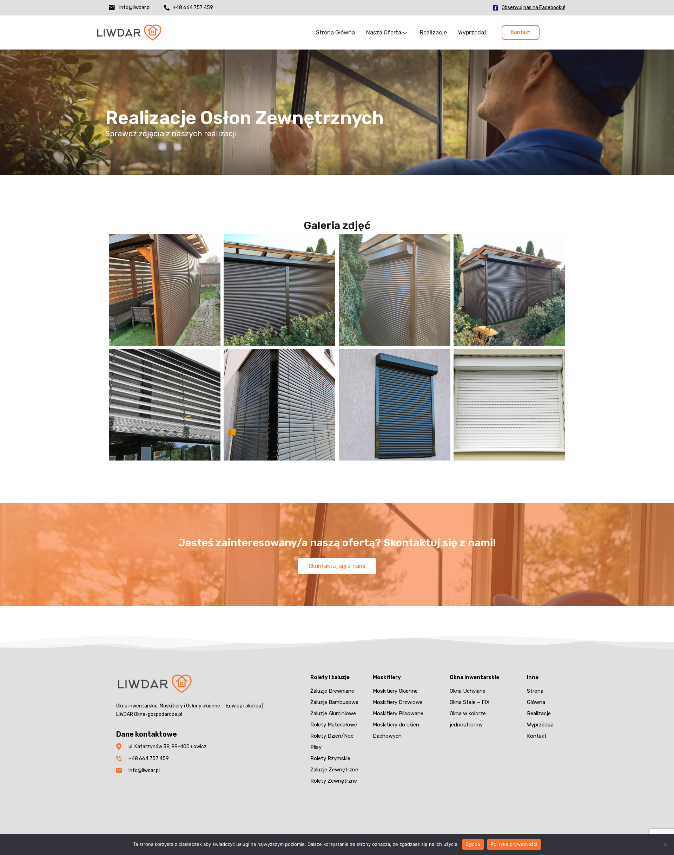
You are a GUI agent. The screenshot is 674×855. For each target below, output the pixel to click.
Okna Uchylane (467, 691)
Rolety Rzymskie (330, 758)
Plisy (316, 747)
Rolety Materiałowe (333, 725)
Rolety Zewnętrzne (333, 781)
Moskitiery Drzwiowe (398, 702)
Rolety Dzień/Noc (331, 736)
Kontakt (537, 736)
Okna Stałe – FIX (470, 702)
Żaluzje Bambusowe (334, 702)
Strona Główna (335, 32)
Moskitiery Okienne (395, 691)
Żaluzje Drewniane (332, 691)
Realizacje (433, 32)
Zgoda (473, 844)
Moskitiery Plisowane (398, 713)
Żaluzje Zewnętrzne (334, 769)
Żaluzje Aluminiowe (333, 713)
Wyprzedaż (472, 32)
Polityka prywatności (514, 844)
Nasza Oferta (384, 32)
